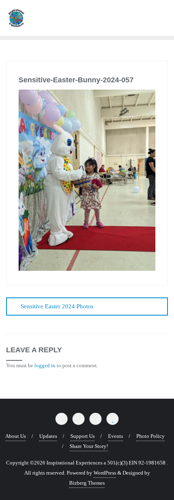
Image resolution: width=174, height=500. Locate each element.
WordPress (104, 473)
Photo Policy (150, 436)
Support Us (82, 436)
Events (115, 436)
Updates (48, 436)
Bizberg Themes (87, 483)
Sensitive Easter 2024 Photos (57, 306)
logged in (44, 365)
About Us (15, 436)
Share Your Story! (89, 446)
